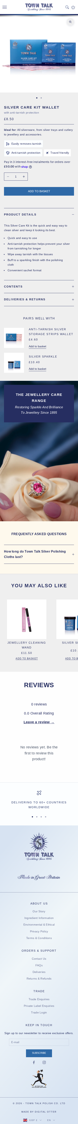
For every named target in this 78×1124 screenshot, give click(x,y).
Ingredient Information (39, 918)
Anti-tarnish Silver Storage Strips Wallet (51, 332)
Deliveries (39, 972)
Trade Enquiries (39, 999)
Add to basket (39, 191)
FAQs (39, 965)
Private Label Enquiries (39, 1005)
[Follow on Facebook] (34, 1062)
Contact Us (39, 958)
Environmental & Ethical (39, 924)
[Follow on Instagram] (44, 1062)
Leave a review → (39, 722)
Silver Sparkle (43, 356)
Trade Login (39, 1012)
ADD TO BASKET (27, 658)
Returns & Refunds (39, 978)
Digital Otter (46, 1112)
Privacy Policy (39, 931)
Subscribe (39, 1053)
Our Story (39, 911)
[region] (39, 800)
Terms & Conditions (39, 938)
